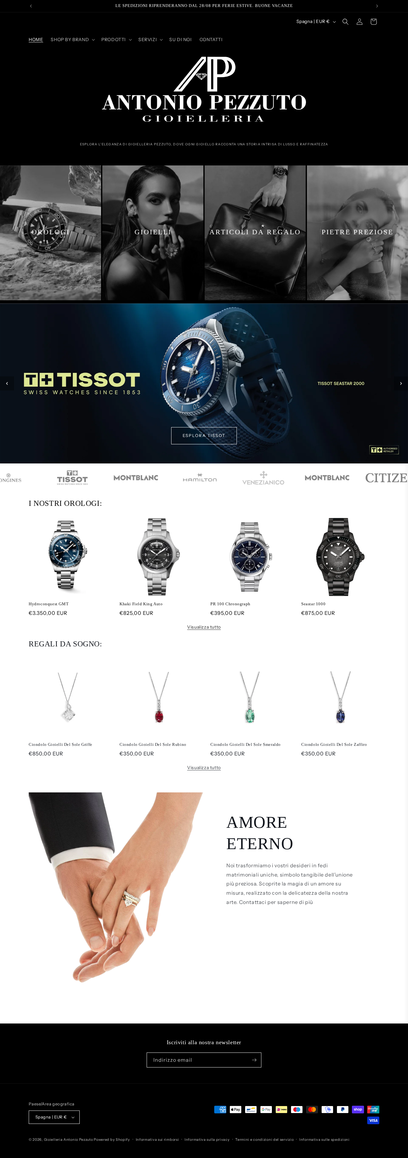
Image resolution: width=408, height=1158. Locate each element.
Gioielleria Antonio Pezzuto (69, 1139)
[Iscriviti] (254, 1059)
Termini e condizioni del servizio (264, 1139)
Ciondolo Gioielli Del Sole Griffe (60, 744)
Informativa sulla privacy (207, 1139)
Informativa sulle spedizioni (324, 1139)
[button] (72, 39)
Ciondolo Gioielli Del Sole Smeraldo (245, 744)
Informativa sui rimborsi (157, 1139)
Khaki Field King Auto (141, 603)
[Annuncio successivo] (377, 6)
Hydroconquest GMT (49, 603)
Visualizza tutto (204, 627)
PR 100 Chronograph (230, 603)
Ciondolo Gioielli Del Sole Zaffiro (334, 744)
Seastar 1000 (313, 603)
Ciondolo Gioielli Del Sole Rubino (153, 744)
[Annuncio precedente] (31, 6)
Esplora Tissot (204, 435)
